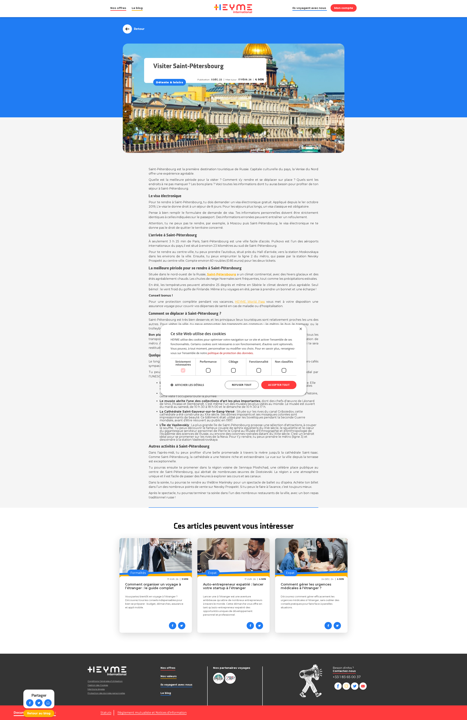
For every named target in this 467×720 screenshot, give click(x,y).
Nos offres (118, 8)
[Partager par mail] (48, 703)
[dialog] (233, 360)
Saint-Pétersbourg (221, 274)
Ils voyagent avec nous (309, 8)
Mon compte (343, 8)
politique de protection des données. (231, 353)
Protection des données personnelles (106, 693)
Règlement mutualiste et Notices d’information (152, 712)
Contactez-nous (344, 671)
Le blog (137, 8)
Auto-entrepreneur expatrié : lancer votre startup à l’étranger (233, 586)
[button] (187, 385)
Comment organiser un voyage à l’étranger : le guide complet (153, 586)
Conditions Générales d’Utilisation (105, 681)
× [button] (300, 328)
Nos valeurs (169, 676)
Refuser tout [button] (242, 385)
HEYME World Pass (250, 301)
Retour (139, 29)
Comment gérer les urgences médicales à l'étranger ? (306, 586)
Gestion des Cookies (98, 685)
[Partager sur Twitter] (39, 703)
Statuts (106, 712)
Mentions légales (96, 689)
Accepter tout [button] (279, 385)
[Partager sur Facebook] (29, 703)
